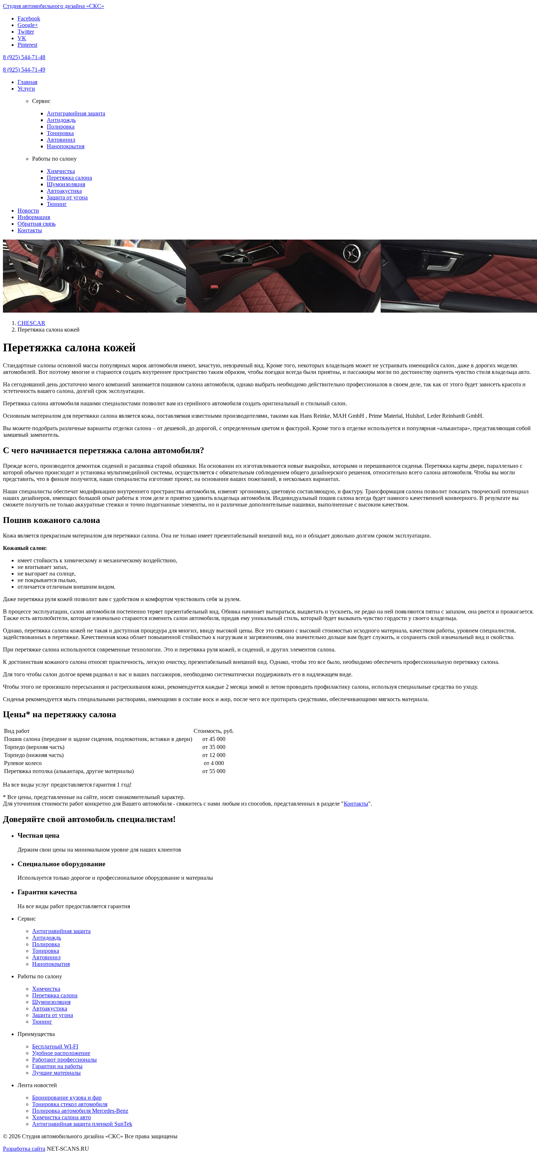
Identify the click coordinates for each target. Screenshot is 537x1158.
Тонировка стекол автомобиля (69, 1104)
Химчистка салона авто (61, 1117)
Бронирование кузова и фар (67, 1097)
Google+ (28, 25)
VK (22, 38)
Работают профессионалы (64, 1059)
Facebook (29, 18)
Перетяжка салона (69, 178)
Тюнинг (57, 204)
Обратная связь (37, 224)
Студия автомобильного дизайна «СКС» (53, 6)
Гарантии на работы (57, 1066)
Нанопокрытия (65, 146)
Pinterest (27, 45)
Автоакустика (64, 191)
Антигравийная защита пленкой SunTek (82, 1124)
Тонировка (60, 133)
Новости (28, 210)
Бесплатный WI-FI (55, 1046)
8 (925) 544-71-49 (24, 69)
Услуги (26, 88)
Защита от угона (67, 197)
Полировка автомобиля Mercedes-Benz (80, 1111)
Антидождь (61, 120)
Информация (34, 217)
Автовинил (61, 140)
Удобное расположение (61, 1053)
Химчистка (61, 171)
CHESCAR (31, 323)
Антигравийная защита (76, 113)
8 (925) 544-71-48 (24, 57)
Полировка (61, 126)
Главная (27, 82)
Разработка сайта (24, 1149)
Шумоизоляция (66, 184)
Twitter (26, 31)
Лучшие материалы (56, 1073)
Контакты (30, 230)
